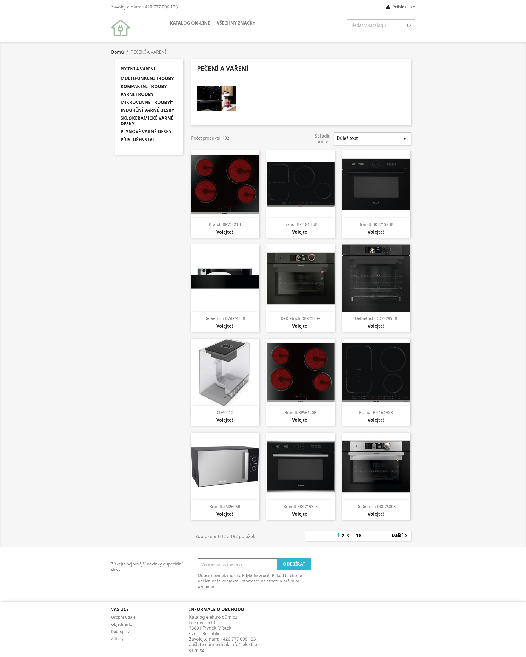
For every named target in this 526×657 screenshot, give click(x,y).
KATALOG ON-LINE (190, 23)
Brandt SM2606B (225, 506)
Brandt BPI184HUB (300, 224)
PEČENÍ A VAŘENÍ (138, 69)
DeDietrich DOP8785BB (376, 318)
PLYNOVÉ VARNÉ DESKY (146, 132)
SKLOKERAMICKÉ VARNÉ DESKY (147, 121)
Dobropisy (120, 631)
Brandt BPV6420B (300, 412)
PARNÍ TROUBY (137, 94)
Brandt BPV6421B (225, 224)
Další (400, 536)
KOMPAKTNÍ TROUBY (144, 86)
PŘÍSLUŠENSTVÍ (137, 140)
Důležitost (372, 138)
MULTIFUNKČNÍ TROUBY (147, 78)
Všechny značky (236, 23)
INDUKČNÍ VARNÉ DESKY (147, 110)
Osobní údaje (123, 617)
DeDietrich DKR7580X (376, 506)
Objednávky (122, 624)
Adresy (117, 638)
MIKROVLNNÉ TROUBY (145, 102)
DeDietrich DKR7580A (300, 318)
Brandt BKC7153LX (301, 506)
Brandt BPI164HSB (376, 412)
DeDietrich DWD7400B (224, 318)
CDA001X (225, 412)
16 (359, 536)
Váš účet (121, 609)
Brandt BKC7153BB (376, 224)
